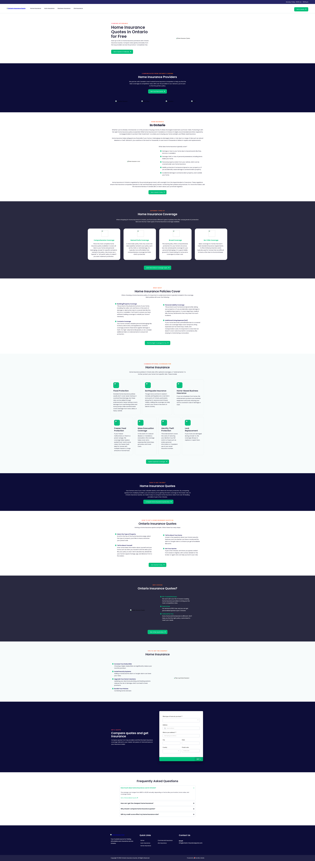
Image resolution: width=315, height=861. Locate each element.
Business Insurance (64, 8)
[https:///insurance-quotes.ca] (16, 8)
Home (142, 840)
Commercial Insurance (165, 840)
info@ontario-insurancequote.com (190, 843)
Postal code (185, 747)
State (183, 740)
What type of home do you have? (172, 716)
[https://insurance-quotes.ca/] (117, 834)
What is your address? (169, 732)
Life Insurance (78, 8)
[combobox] (181, 720)
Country (165, 747)
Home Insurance (35, 8)
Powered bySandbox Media (195, 858)
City (164, 740)
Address (165, 725)
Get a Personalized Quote (129, 798)
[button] (199, 759)
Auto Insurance (49, 8)
